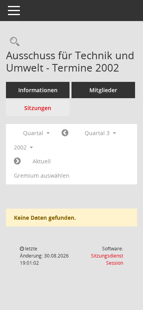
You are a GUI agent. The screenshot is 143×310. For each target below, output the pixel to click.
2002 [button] (21, 147)
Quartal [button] (34, 133)
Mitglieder (103, 90)
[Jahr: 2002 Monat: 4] (65, 133)
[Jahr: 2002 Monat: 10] (17, 161)
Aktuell (42, 161)
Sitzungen (37, 108)
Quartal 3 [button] (98, 133)
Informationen (38, 90)
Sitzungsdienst (107, 259)
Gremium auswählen (42, 175)
